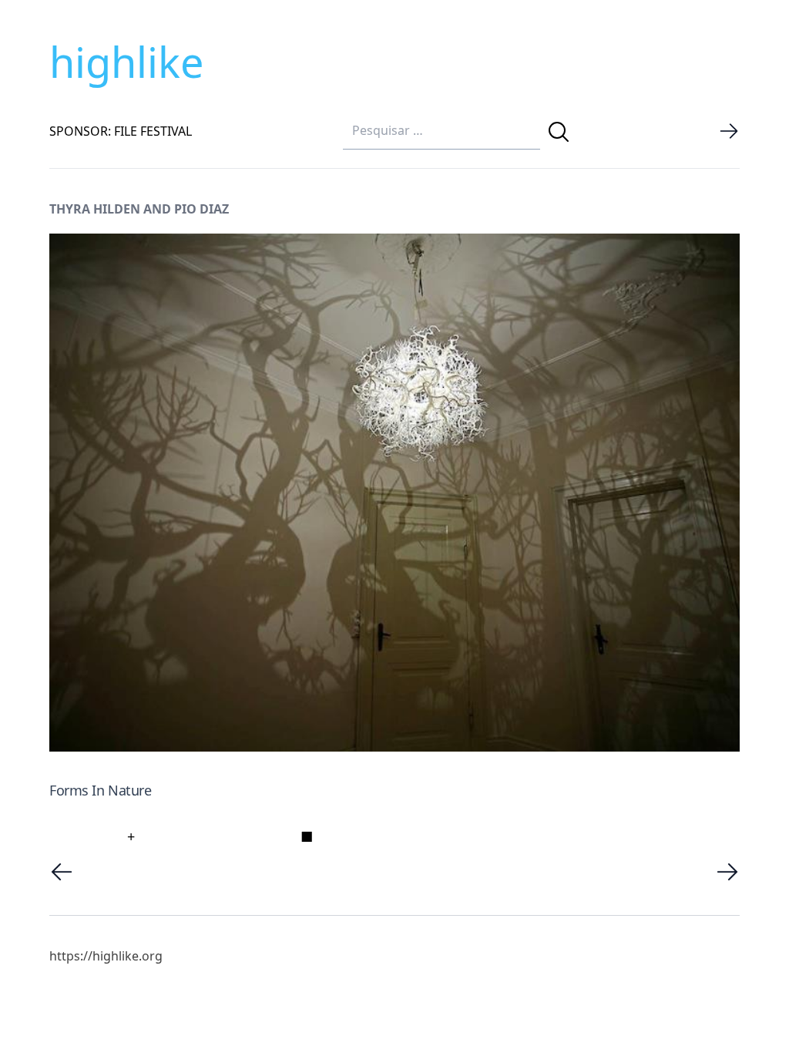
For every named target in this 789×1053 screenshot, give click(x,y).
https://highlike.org (106, 955)
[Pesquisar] (558, 131)
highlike (126, 61)
